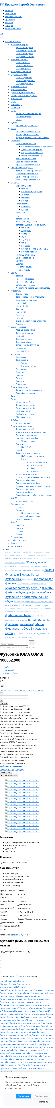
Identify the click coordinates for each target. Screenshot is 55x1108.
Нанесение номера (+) (15, 706)
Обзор (8, 667)
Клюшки (20, 525)
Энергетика (5, 993)
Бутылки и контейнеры (26, 300)
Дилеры (9, 25)
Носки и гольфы (23, 270)
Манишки (15, 107)
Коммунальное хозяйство (28, 996)
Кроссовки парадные (26, 282)
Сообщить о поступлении (11, 769)
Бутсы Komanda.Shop (33, 1029)
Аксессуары (16, 291)
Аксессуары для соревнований (35, 477)
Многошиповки (13, 558)
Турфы (18, 570)
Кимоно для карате (25, 519)
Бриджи (19, 260)
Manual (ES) (20, 1059)
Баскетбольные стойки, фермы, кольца (34, 495)
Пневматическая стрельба (12, 1005)
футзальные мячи (21, 633)
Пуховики (25, 197)
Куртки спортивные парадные (35, 249)
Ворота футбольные (25, 489)
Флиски (24, 242)
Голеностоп (21, 369)
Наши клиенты (35, 1014)
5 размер (16, 552)
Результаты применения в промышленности (21, 1002)
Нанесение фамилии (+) (16, 709)
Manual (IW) (5, 1062)
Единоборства (17, 504)
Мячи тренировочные (37, 462)
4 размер (8, 552)
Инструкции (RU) (41, 1053)
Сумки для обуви (23, 342)
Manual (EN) (27, 1053)
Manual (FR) (32, 1059)
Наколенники (22, 306)
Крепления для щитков (27, 125)
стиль (18, 612)
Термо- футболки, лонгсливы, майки (32, 137)
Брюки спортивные (25, 258)
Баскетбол (15, 140)
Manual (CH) (9, 1059)
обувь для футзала (30, 592)
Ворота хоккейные (24, 492)
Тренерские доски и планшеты (30, 297)
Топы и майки (22, 218)
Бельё (13, 128)
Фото (2, 987)
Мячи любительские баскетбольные (35, 559)
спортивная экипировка (30, 608)
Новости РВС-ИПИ (19, 1062)
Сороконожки (17, 537)
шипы (30, 637)
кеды (24, 579)
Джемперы (26, 231)
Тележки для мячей (25, 429)
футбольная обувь (18, 615)
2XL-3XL (40, 690)
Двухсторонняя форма (31, 149)
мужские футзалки (17, 588)
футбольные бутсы (38, 616)
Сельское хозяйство (20, 993)
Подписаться (6, 1071)
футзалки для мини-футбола (24, 624)
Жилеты (25, 194)
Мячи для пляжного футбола (24, 95)
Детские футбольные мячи (23, 92)
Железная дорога (38, 993)
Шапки (24, 209)
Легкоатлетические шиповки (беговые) (34, 288)
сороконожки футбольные (18, 605)
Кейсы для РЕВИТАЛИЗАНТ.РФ (14, 1014)
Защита (19, 534)
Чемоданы (21, 348)
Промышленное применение (13, 999)
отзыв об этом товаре (19, 976)
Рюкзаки (20, 336)
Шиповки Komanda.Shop (11, 1029)
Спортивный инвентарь (22, 426)
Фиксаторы (21, 384)
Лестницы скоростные (26, 435)
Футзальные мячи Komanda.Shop (15, 1020)
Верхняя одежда (23, 185)
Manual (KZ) (28, 1056)
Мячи (24, 459)
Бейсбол (14, 420)
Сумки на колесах (24, 339)
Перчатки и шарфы (25, 266)
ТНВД (2, 1053)
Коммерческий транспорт (37, 1005)
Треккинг (20, 275)
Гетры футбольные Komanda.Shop (30, 1023)
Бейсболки (26, 206)
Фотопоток (10, 987)
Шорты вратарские (25, 56)
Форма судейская (24, 77)
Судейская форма (19, 74)
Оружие (9, 22)
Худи (23, 236)
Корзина (12, 984)
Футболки (20, 212)
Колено (19, 375)
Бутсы (13, 101)
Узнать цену (6, 772)
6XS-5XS (11, 690)
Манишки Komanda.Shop (32, 1032)
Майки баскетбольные (31, 155)
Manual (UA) (16, 1056)
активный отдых (38, 570)
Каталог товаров (13, 41)
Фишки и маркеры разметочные (31, 432)
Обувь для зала (36, 562)
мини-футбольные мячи (36, 584)
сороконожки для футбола (40, 601)
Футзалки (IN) (17, 98)
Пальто (24, 188)
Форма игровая (23, 62)
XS (28, 690)
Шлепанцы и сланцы (26, 285)
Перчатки (20, 510)
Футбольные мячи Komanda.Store (29, 1041)
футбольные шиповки (16, 620)
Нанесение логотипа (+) (16, 712)
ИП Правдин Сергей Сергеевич (22, 4)
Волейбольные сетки (25, 393)
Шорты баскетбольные (32, 152)
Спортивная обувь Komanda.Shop (29, 1038)
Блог (2, 990)
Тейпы (24, 363)
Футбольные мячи (19, 86)
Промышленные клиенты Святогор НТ (32, 1011)
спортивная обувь (40, 605)
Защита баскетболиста (26, 161)
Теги (7, 549)
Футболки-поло (23, 423)
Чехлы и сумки (28, 441)
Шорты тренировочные (27, 173)
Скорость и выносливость (28, 453)
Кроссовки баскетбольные (28, 164)
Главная (9, 10)
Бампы (14, 543)
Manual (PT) (43, 1059)
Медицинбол (33, 471)
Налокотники (22, 312)
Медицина (15, 354)
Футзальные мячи (19, 89)
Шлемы (19, 507)
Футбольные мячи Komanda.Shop (36, 1017)
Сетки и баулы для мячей (27, 345)
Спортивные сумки (25, 333)
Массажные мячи (35, 465)
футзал (32, 620)
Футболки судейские (25, 80)
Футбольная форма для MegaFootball (33, 1050)
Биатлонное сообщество (39, 999)
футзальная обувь (17, 628)
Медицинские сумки (25, 330)
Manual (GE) (5, 1056)
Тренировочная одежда (22, 167)
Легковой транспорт (24, 990)
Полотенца (21, 303)
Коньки (19, 528)
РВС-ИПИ (26, 1065)
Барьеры (20, 444)
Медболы (31, 468)
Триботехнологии (13, 1053)
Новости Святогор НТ (9, 1008)
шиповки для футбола (39, 633)
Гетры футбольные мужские (32, 552)
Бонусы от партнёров (44, 990)
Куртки (24, 200)
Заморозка (21, 357)
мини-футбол (22, 584)
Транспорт (10, 19)
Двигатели (25, 1008)
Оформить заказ (24, 984)
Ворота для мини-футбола (28, 483)
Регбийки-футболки (25, 414)
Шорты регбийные (25, 411)
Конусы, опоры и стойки (27, 438)
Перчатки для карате (31, 513)
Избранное (20, 987)
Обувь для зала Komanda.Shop (40, 1026)
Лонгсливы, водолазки (26, 221)
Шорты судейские (24, 83)
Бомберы (25, 246)
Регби (13, 399)
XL (36, 690)
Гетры (13, 110)
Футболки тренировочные (28, 179)
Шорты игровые (23, 68)
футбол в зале (35, 612)
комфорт (30, 579)
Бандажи (20, 381)
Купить (4, 703)
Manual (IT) (39, 1056)
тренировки (24, 612)
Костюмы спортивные (26, 255)
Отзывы (9, 670)
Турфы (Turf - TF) (18, 540)
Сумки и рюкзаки (18, 327)
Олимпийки (26, 227)
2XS (25, 690)
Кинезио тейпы (28, 366)
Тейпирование (23, 360)
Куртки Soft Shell (29, 251)
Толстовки (26, 240)
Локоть (19, 378)
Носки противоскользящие (28, 113)
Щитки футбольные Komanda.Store (30, 1047)
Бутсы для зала (18, 546)
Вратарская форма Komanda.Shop (15, 1035)
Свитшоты (26, 233)
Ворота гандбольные (25, 480)
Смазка (10, 1011)
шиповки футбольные (16, 637)
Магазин (4, 984)
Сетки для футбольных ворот (29, 390)
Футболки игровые (24, 65)
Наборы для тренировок (32, 456)
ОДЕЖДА (15, 182)
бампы (49, 570)
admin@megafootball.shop (12, 981)
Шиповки (26, 570)
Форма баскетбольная (26, 143)
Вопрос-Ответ (11, 673)
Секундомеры (22, 294)
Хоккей (19, 450)
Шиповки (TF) (17, 104)
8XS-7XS (4, 690)
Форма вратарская (24, 53)
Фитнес (14, 396)
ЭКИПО (14, 498)
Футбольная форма (19, 59)
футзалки (44, 620)
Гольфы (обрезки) (24, 116)
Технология (10, 13)
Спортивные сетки (19, 387)
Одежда (19, 531)
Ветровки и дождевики (31, 191)
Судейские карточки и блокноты (31, 321)
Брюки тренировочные (27, 176)
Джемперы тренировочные (29, 170)
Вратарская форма (19, 44)
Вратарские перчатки (21, 71)
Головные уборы (23, 203)
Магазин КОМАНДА (37, 1062)
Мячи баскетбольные (26, 158)
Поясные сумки (23, 351)
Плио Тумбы (26, 447)
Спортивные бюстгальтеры (28, 131)
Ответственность (13, 28)
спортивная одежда (13, 608)
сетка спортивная (20, 602)
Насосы (19, 318)
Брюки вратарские (24, 47)
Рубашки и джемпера (26, 50)
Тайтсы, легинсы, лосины (27, 134)
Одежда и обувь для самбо (28, 516)
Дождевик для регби (25, 408)
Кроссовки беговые (25, 279)
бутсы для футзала (17, 574)
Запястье (20, 372)
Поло (18, 216)
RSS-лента (9, 990)
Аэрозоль (20, 324)
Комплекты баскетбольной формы (37, 146)
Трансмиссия (36, 1008)
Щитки (14, 122)
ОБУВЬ (14, 273)
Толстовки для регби (25, 405)
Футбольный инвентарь (27, 474)
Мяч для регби (23, 417)
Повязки (20, 315)
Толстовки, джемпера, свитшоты (31, 225)
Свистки (19, 309)
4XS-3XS (19, 690)
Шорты (19, 264)
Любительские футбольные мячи (33, 555)
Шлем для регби (23, 402)
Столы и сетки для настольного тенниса (34, 486)
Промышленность (13, 16)
